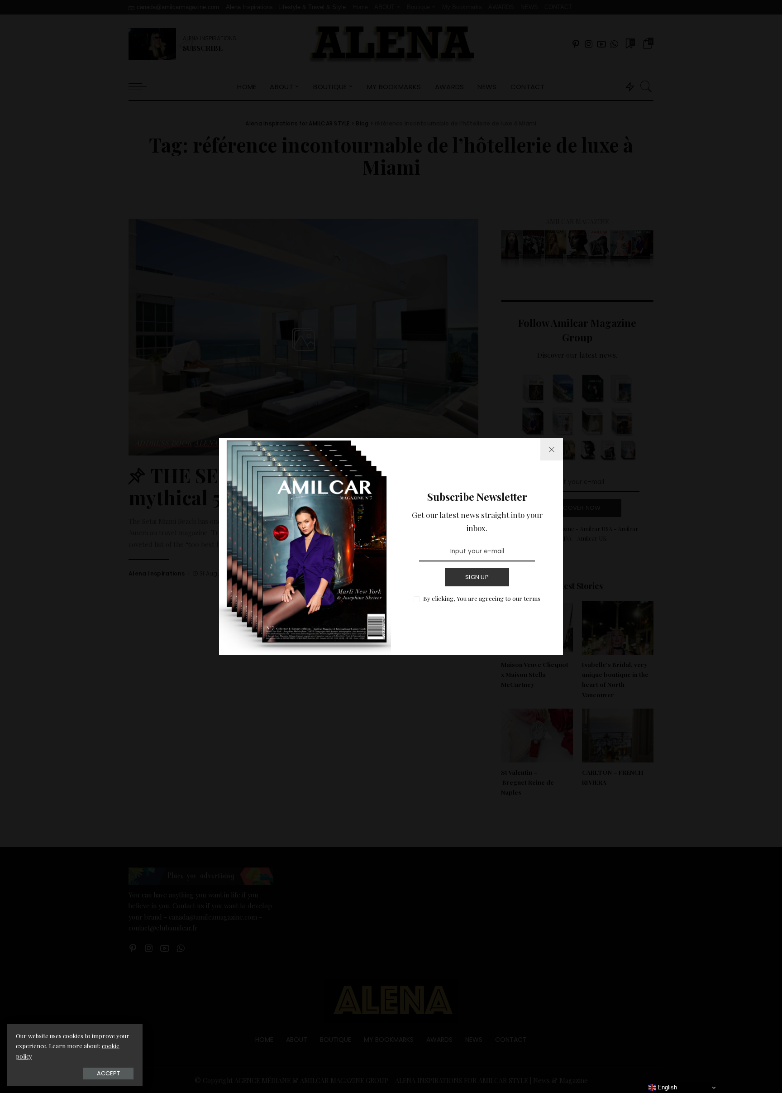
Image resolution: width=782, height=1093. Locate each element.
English (666, 1087)
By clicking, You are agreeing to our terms (481, 598)
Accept (108, 1073)
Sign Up (477, 577)
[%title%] (551, 449)
